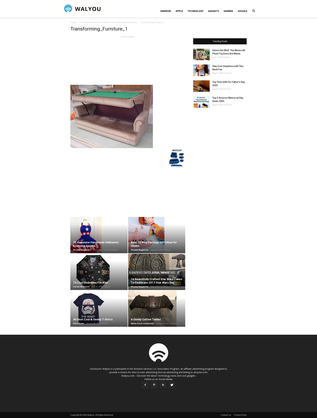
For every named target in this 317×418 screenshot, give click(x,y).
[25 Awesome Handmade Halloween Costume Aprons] (99, 235)
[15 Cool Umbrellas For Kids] (99, 272)
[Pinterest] (154, 385)
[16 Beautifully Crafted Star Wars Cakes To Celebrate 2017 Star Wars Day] (156, 270)
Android (165, 11)
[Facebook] (145, 385)
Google (242, 11)
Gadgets (213, 11)
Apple (179, 11)
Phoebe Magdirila (81, 250)
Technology (195, 11)
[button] (254, 11)
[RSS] (163, 385)
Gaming (228, 11)
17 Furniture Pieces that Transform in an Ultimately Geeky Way (108, 22)
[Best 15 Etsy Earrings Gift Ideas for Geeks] (156, 235)
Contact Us (226, 415)
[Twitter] (172, 385)
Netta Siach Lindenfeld (142, 323)
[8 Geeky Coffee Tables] (156, 308)
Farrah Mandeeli (81, 286)
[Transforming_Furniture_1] (127, 116)
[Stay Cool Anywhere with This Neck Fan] (201, 70)
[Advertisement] (127, 62)
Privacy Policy (240, 415)
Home (73, 22)
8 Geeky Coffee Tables (146, 319)
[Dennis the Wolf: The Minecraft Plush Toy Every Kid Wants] (201, 54)
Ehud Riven (78, 323)
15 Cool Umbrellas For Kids (90, 282)
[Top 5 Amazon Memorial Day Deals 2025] (201, 102)
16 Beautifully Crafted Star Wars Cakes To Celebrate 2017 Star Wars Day (156, 280)
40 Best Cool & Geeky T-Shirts (93, 319)
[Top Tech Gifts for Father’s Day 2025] (201, 86)
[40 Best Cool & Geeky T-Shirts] (99, 308)
